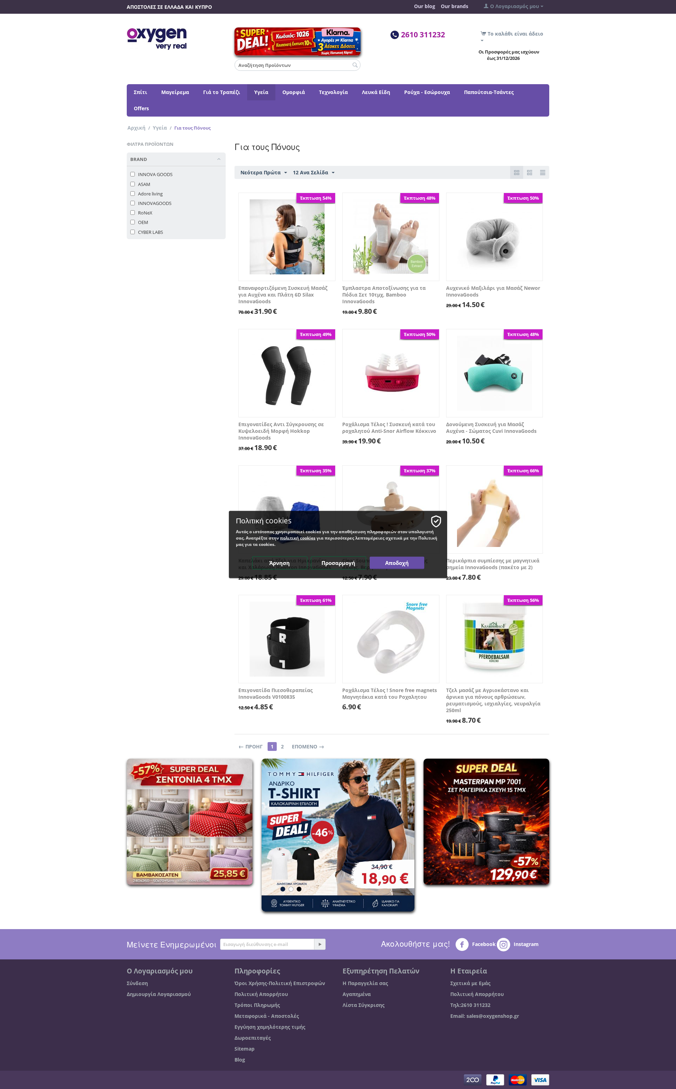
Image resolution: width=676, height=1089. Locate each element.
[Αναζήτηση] (355, 65)
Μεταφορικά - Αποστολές (266, 1016)
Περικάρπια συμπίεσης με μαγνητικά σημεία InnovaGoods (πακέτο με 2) (492, 564)
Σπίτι (140, 92)
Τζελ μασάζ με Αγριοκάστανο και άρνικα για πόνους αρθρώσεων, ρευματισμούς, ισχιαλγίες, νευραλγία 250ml (493, 700)
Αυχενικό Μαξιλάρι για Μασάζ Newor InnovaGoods (493, 291)
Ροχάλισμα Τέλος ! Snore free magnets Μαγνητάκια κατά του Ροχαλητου (389, 693)
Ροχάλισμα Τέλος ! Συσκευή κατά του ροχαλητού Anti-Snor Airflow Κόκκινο (389, 427)
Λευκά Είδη (376, 92)
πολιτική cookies (297, 538)
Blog (239, 1059)
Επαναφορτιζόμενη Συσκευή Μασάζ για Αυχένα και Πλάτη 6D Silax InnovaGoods (282, 295)
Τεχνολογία (333, 92)
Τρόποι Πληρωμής (257, 1005)
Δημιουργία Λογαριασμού (159, 994)
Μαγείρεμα (175, 92)
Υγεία (261, 92)
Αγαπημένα (357, 994)
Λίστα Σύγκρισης (363, 1005)
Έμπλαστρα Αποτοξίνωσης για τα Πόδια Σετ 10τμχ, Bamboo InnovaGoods (384, 295)
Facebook (483, 944)
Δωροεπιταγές (252, 1037)
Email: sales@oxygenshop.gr (484, 1016)
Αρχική (136, 127)
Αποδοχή (397, 562)
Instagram (525, 944)
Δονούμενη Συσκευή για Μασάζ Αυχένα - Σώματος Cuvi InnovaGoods (491, 427)
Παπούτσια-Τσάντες (489, 92)
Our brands (454, 6)
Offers (141, 108)
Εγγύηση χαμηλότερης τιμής (269, 1026)
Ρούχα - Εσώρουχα (427, 92)
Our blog (424, 6)
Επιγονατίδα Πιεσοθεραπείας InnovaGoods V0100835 (275, 693)
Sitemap (244, 1048)
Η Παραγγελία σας (365, 983)
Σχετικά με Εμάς (470, 983)
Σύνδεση (137, 983)
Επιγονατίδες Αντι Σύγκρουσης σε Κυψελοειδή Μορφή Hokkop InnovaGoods (281, 431)
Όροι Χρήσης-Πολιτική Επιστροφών (279, 983)
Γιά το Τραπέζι (221, 92)
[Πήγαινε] (319, 944)
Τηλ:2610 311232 (470, 1005)
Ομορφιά (293, 92)
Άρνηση (279, 562)
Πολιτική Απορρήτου (261, 994)
